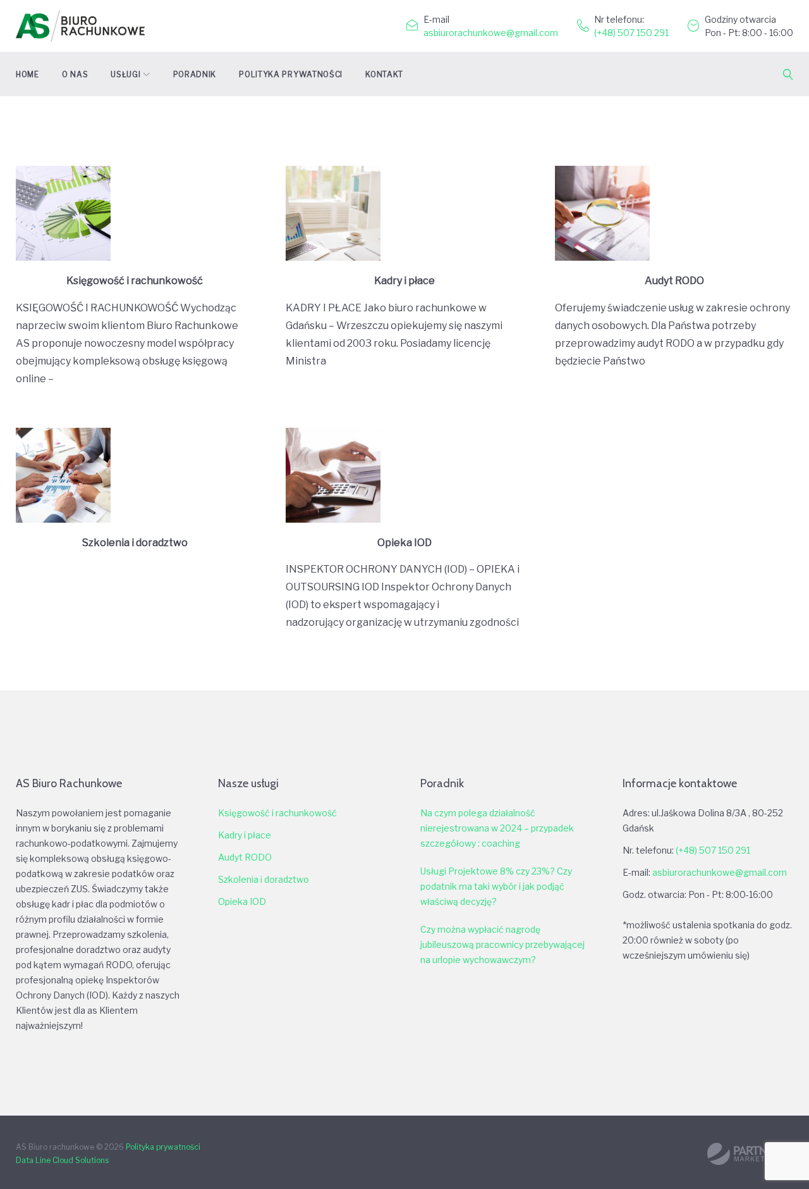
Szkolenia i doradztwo (135, 543)
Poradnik (195, 74)
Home (27, 74)
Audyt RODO (674, 281)
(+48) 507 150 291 (631, 32)
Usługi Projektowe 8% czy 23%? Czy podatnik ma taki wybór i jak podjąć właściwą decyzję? (496, 886)
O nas (75, 74)
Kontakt (384, 74)
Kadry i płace (404, 281)
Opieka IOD (404, 543)
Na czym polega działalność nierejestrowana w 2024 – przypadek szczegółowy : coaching (497, 828)
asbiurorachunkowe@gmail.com (490, 32)
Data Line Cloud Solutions (62, 1160)
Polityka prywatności (291, 74)
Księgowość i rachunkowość (134, 281)
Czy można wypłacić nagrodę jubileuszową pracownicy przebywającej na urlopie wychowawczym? (502, 944)
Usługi (125, 74)
